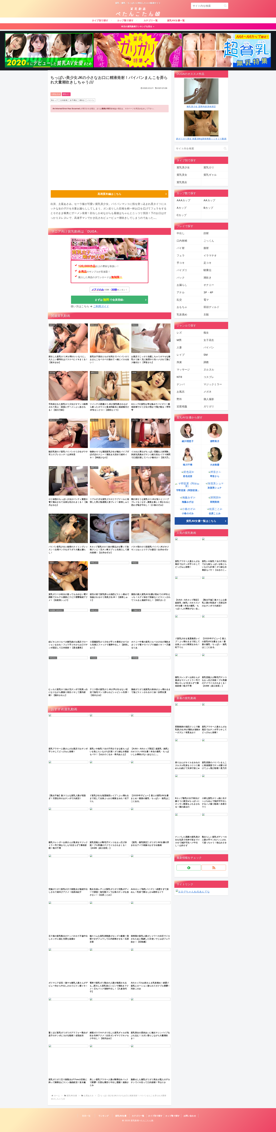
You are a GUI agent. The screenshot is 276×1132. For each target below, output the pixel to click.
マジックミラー (213, 384)
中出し (181, 233)
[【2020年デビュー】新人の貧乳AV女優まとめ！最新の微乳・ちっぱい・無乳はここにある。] (49, 50)
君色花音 (187, 476)
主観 (206, 314)
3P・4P (208, 292)
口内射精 (63, 100)
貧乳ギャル (210, 174)
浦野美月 (214, 441)
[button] (225, 6)
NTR (179, 376)
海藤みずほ (188, 501)
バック (181, 277)
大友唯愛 (214, 464)
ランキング (103, 1115)
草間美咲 (214, 501)
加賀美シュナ (215, 487)
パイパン (90, 100)
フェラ (181, 255)
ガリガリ (209, 406)
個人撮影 (209, 399)
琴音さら (214, 476)
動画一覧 (86, 1115)
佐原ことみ (215, 513)
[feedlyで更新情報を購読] (189, 867)
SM (206, 354)
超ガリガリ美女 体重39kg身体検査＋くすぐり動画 (201, 138)
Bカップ (54, 100)
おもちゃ (182, 307)
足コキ (207, 262)
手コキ (181, 262)
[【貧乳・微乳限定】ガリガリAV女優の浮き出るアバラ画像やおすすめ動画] (138, 50)
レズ (179, 332)
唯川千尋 (187, 464)
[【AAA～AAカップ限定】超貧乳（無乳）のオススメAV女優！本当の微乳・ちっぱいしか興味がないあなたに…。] (227, 50)
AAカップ (209, 200)
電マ (206, 299)
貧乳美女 (182, 174)
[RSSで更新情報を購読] (214, 867)
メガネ (207, 391)
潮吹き (82, 100)
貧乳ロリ (66, 94)
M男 (179, 340)
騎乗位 (207, 270)
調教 (206, 362)
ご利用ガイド (101, 306)
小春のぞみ (188, 513)
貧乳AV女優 (120, 1115)
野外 (179, 399)
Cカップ (181, 215)
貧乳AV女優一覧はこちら (201, 520)
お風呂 (181, 391)
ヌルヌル (209, 369)
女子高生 (73, 100)
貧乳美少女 (183, 167)
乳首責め (182, 314)
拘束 (179, 362)
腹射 (206, 247)
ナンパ (181, 384)
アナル (181, 292)
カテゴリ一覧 (138, 1115)
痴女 (206, 332)
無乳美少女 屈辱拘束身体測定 (201, 106)
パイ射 (181, 247)
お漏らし (182, 284)
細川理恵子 (188, 441)
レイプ (181, 354)
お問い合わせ (190, 1115)
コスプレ (209, 376)
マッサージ (183, 369)
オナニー (209, 284)
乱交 (179, 299)
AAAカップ (183, 200)
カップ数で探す (172, 1115)
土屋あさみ (55, 94)
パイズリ (182, 270)
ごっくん (209, 240)
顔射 (206, 233)
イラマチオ (210, 255)
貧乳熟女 (182, 182)
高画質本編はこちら (109, 193)
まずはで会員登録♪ (109, 299)
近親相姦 (182, 406)
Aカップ (181, 207)
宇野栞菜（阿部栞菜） (188, 490)
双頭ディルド (211, 307)
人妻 (179, 347)
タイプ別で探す (155, 1115)
